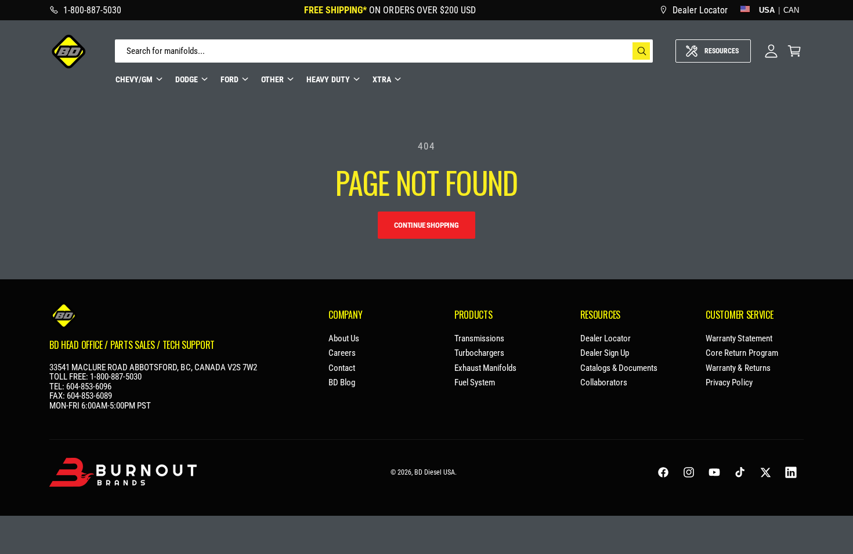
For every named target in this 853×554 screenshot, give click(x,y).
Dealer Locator (605, 339)
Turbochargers (479, 353)
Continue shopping (426, 225)
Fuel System (474, 383)
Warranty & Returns (738, 368)
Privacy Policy (729, 383)
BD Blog (341, 383)
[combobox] (384, 51)
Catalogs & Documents (618, 368)
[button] (794, 51)
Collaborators (603, 383)
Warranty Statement (739, 339)
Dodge (186, 79)
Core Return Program (742, 353)
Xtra (382, 79)
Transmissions (479, 339)
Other (272, 79)
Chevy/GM (134, 79)
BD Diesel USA (434, 472)
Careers (342, 353)
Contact (341, 368)
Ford (229, 79)
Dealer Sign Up (604, 353)
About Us (343, 339)
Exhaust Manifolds (485, 368)
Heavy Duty (327, 79)
